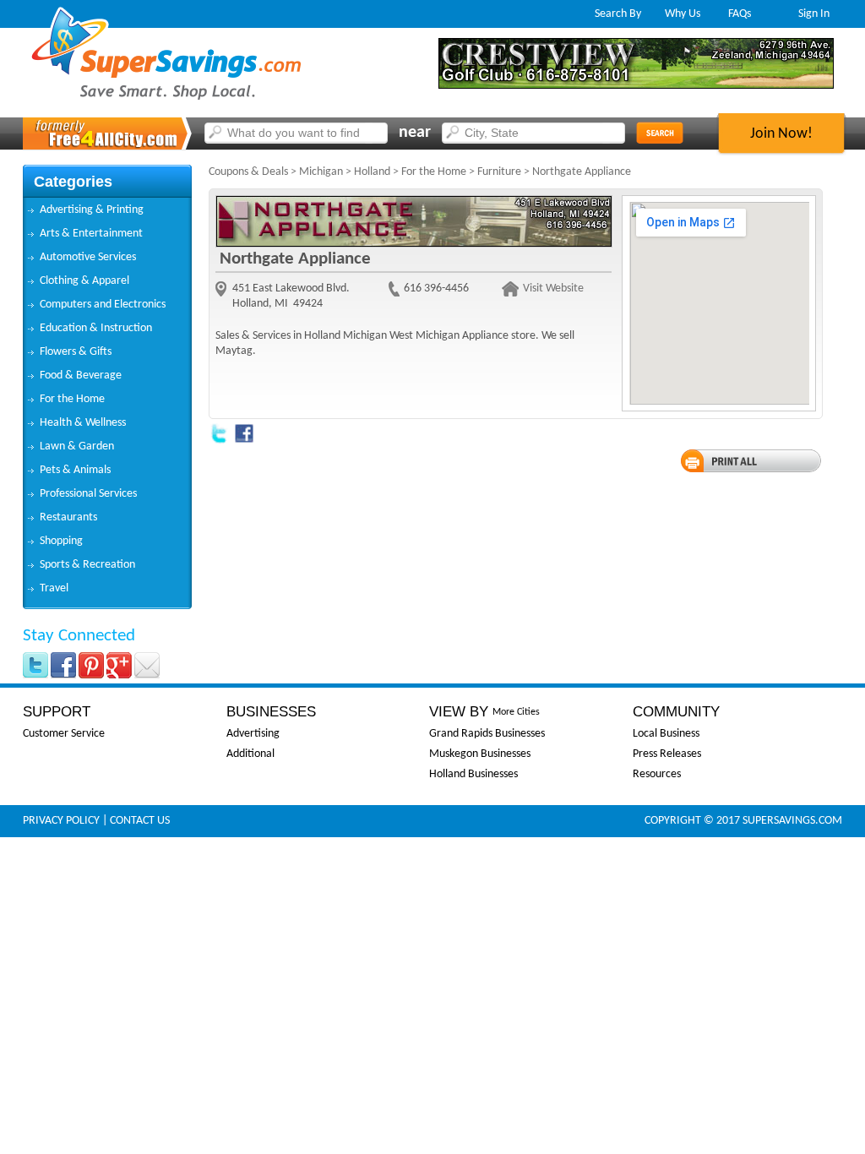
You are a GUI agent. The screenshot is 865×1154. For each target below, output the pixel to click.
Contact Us (140, 820)
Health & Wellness (83, 422)
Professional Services (88, 493)
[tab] (107, 210)
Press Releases (667, 754)
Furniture (499, 172)
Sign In (814, 14)
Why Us (682, 14)
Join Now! (781, 134)
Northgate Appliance (581, 172)
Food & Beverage (81, 375)
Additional (250, 754)
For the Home (72, 399)
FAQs (739, 14)
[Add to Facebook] (244, 440)
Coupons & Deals (248, 172)
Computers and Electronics (103, 304)
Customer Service (64, 733)
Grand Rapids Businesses (487, 733)
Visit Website (553, 288)
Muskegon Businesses (479, 754)
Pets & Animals (75, 470)
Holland (372, 172)
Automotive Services (88, 257)
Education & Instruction (96, 328)
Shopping (61, 541)
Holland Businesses (473, 774)
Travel (54, 588)
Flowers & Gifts (76, 352)
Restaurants (68, 517)
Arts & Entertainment (91, 233)
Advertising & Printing (92, 210)
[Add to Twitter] (219, 440)
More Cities (516, 712)
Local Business (666, 733)
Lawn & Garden (77, 446)
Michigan (321, 172)
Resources (657, 774)
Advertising (253, 733)
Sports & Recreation (87, 564)
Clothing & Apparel (84, 281)
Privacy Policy (61, 820)
